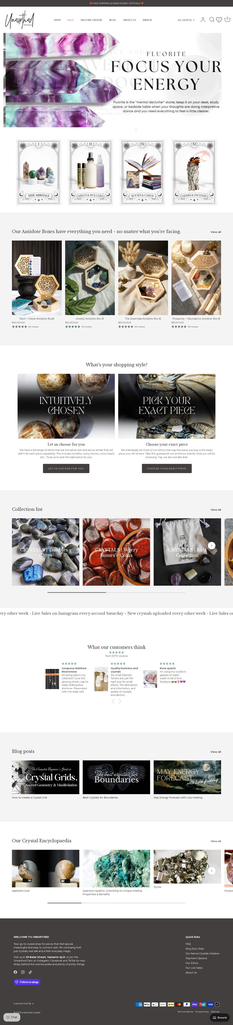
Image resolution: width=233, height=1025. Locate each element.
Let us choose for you (66, 468)
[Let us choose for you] (66, 406)
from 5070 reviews (116, 656)
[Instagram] (23, 971)
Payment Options (196, 958)
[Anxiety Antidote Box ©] (90, 278)
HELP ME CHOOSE (91, 19)
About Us (191, 972)
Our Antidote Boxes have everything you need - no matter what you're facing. (96, 231)
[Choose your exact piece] (166, 406)
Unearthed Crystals (31, 1012)
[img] (116, 652)
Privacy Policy (202, 1011)
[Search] (212, 20)
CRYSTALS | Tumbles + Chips (45, 552)
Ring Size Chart (195, 948)
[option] (116, 80)
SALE (70, 19)
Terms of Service (185, 1011)
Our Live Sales (194, 967)
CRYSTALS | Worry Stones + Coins (116, 552)
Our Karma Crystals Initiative (202, 953)
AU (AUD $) (185, 19)
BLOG (112, 19)
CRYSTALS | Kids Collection (187, 552)
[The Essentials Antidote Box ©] (143, 278)
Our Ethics (192, 963)
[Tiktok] (30, 971)
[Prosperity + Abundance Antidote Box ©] (196, 278)
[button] (115, 130)
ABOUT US (129, 19)
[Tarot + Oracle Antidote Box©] (37, 278)
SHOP (57, 19)
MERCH (147, 19)
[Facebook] (15, 971)
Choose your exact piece (166, 468)
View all (216, 232)
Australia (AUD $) (22, 1003)
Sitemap (215, 1011)
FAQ (188, 943)
